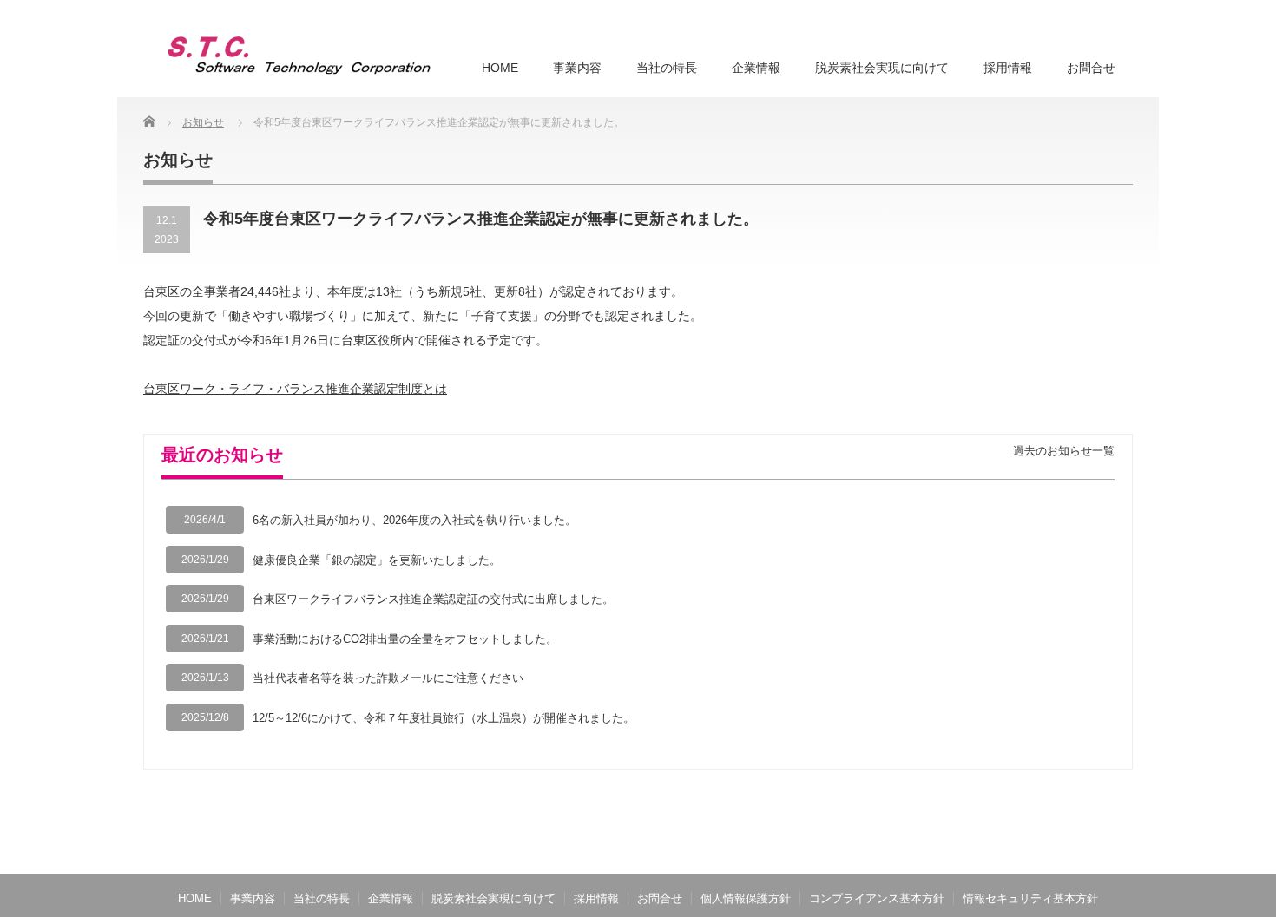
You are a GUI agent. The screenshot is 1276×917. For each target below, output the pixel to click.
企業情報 (756, 68)
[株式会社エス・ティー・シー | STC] (299, 55)
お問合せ (1091, 68)
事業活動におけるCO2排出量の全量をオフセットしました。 (405, 638)
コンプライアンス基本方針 (876, 898)
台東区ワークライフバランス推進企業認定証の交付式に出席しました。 (433, 599)
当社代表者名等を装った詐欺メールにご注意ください (388, 677)
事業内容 (577, 68)
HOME (500, 68)
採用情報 (1007, 68)
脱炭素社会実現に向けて (882, 68)
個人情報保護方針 (745, 898)
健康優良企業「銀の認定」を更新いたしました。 (377, 560)
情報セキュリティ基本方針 (1030, 898)
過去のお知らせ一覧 (1064, 450)
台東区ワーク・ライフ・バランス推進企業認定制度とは (295, 389)
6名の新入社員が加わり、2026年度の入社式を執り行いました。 (414, 520)
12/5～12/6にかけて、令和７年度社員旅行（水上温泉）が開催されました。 (444, 717)
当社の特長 (666, 68)
